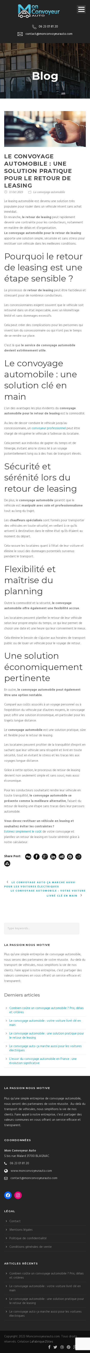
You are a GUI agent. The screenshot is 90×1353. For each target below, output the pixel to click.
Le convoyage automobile (49, 192)
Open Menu (81, 9)
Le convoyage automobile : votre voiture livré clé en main (45, 1023)
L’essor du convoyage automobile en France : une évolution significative (43, 1061)
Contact (15, 1221)
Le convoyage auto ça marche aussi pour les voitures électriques (45, 1048)
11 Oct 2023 (16, 192)
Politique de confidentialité (28, 1238)
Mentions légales (21, 1229)
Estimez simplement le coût (23, 831)
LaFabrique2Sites (41, 1341)
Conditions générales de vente (30, 1246)
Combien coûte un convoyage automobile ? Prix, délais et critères (46, 1010)
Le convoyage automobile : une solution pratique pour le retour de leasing (46, 1035)
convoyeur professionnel (49, 428)
